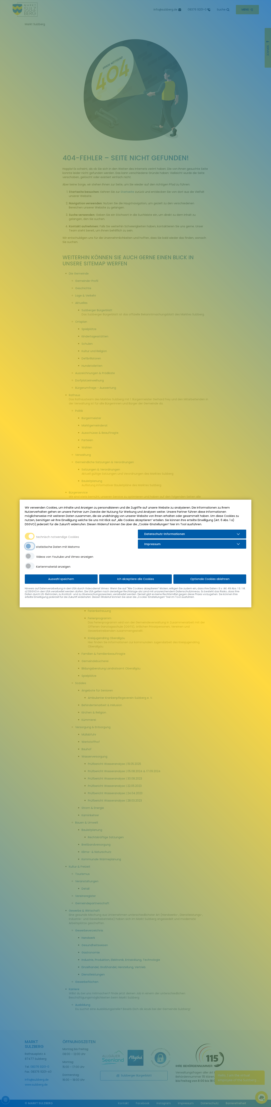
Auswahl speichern (61, 579)
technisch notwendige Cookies (57, 537)
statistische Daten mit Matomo (58, 546)
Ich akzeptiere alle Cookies (135, 579)
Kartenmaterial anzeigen (53, 566)
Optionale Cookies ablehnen (210, 579)
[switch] (30, 546)
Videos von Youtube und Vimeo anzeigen (64, 556)
